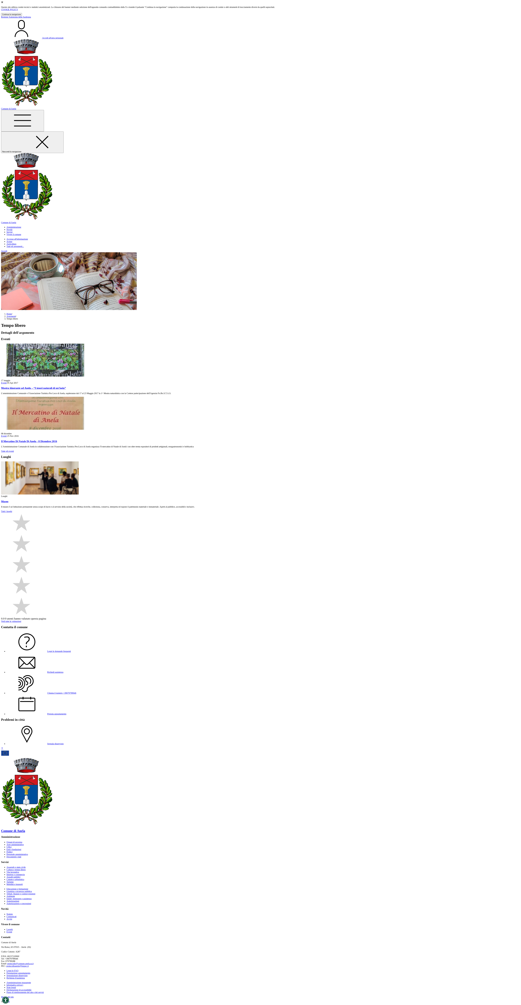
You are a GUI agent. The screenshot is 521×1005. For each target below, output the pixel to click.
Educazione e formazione (17, 889)
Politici (9, 852)
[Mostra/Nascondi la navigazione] (22, 120)
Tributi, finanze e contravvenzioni (21, 894)
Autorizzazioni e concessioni (19, 903)
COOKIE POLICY (9, 9)
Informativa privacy (15, 985)
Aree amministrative (15, 844)
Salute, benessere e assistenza (19, 899)
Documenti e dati (14, 857)
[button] (5, 1000)
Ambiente (11, 896)
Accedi (4, 251)
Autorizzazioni (13, 901)
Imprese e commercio (16, 874)
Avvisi (9, 919)
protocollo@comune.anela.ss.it (20, 963)
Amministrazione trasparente (19, 982)
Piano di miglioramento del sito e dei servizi (25, 992)
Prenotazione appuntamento (18, 973)
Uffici (9, 847)
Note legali (11, 987)
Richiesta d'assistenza (16, 978)
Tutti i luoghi (6, 511)
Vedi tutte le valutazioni (11, 621)
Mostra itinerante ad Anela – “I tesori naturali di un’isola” (33, 388)
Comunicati (11, 916)
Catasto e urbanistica (15, 879)
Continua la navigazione (11, 14)
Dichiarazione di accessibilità (19, 990)
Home (9, 314)
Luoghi (10, 929)
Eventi (4, 383)
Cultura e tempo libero (16, 869)
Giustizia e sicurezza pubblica (19, 891)
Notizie (10, 914)
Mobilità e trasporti (15, 884)
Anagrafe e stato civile (16, 867)
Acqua (9, 241)
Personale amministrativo (17, 854)
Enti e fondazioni (14, 849)
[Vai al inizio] (2, 748)
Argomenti (11, 316)
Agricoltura (11, 244)
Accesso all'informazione (17, 239)
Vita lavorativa (13, 872)
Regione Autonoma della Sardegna (16, 17)
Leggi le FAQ (12, 970)
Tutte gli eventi (7, 451)
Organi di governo (14, 842)
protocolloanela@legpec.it (17, 966)
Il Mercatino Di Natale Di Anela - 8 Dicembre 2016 (29, 441)
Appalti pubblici (13, 877)
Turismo (10, 882)
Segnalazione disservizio (17, 975)
